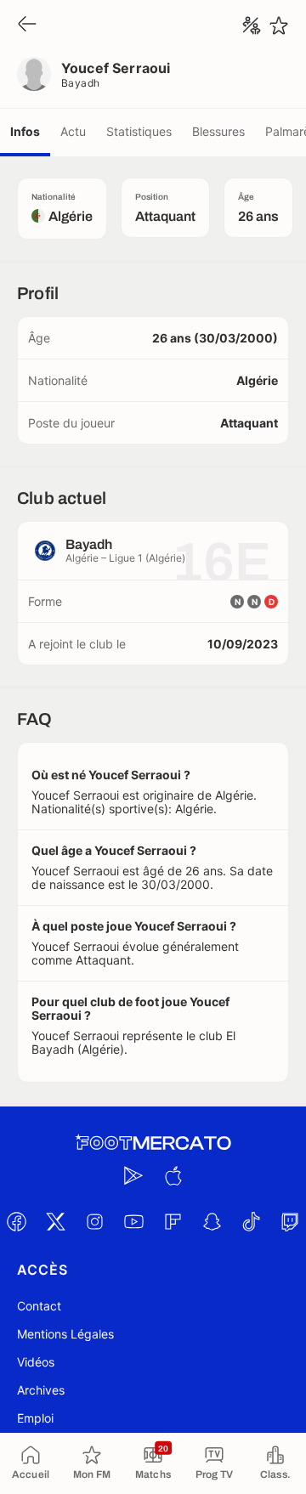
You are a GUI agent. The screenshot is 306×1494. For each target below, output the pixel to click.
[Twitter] (55, 1221)
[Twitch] (290, 1221)
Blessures (218, 131)
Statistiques (139, 131)
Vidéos (35, 1362)
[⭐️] (279, 25)
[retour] (27, 25)
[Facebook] (16, 1221)
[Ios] (172, 1175)
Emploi (35, 1418)
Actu (73, 131)
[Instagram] (94, 1221)
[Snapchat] (211, 1221)
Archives (41, 1390)
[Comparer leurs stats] (251, 25)
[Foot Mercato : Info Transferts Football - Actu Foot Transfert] (153, 1143)
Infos (25, 131)
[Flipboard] (172, 1221)
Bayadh (80, 82)
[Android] (133, 1175)
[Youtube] (133, 1221)
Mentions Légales (65, 1334)
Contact (39, 1306)
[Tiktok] (251, 1221)
